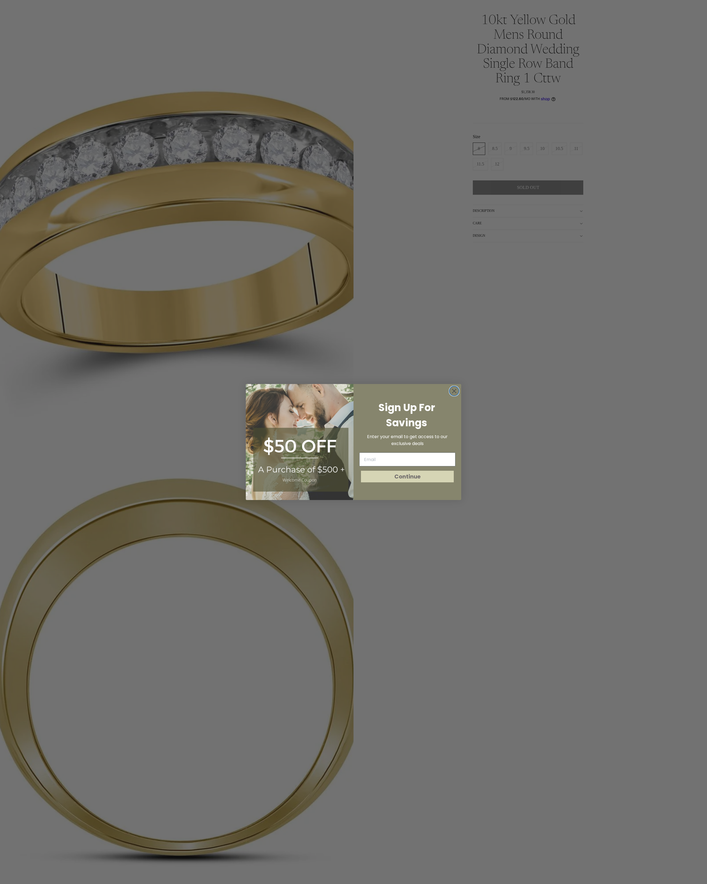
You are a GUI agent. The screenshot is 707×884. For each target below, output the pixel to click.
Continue (407, 476)
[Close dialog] (454, 391)
